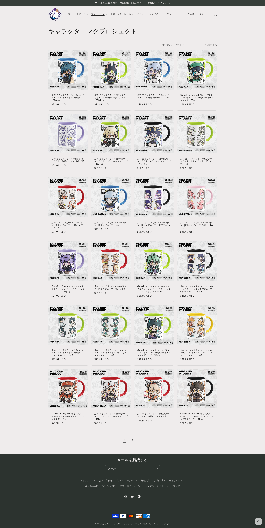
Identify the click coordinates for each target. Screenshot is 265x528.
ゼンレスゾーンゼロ (153, 486)
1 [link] (124, 440)
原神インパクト (109, 486)
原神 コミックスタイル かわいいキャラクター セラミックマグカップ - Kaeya (67, 98)
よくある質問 (92, 486)
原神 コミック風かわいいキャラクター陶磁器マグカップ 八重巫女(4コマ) (196, 225)
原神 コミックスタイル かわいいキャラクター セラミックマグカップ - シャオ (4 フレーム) (67, 353)
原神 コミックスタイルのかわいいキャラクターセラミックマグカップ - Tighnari (111, 98)
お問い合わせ (105, 480)
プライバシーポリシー (126, 480)
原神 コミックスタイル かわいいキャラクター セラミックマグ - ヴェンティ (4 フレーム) (110, 353)
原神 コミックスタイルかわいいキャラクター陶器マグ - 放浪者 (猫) (67, 160)
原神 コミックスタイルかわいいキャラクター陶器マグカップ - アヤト (153, 98)
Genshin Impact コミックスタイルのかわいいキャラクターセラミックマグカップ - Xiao (154, 353)
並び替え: (167, 45)
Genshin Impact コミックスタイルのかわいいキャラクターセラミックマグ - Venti (197, 98)
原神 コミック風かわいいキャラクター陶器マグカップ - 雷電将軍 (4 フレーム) (153, 225)
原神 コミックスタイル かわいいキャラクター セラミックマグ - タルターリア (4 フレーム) (196, 353)
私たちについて (88, 480)
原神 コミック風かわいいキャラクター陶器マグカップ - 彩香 (110, 223)
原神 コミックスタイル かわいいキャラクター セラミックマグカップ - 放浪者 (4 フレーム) (196, 289)
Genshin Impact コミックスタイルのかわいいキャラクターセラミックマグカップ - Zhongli (197, 416)
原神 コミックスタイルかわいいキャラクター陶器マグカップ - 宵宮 (153, 415)
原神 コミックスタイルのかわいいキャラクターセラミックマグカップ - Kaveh (111, 161)
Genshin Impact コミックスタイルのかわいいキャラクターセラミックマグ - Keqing (68, 289)
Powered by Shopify (162, 524)
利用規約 (145, 480)
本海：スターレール (130, 486)
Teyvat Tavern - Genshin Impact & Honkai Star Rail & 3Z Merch (128, 524)
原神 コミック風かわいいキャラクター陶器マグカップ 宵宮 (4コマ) (110, 287)
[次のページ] (140, 440)
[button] (80, 14)
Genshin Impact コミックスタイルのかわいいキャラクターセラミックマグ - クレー (68, 416)
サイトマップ (173, 486)
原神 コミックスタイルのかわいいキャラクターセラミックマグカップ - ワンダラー (154, 161)
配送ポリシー (176, 480)
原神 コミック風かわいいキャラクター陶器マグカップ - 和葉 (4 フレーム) (67, 225)
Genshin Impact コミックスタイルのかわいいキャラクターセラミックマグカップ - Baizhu (154, 289)
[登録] (156, 468)
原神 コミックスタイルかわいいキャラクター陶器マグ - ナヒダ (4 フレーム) (196, 161)
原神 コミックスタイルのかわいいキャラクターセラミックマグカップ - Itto (111, 416)
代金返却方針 (159, 480)
